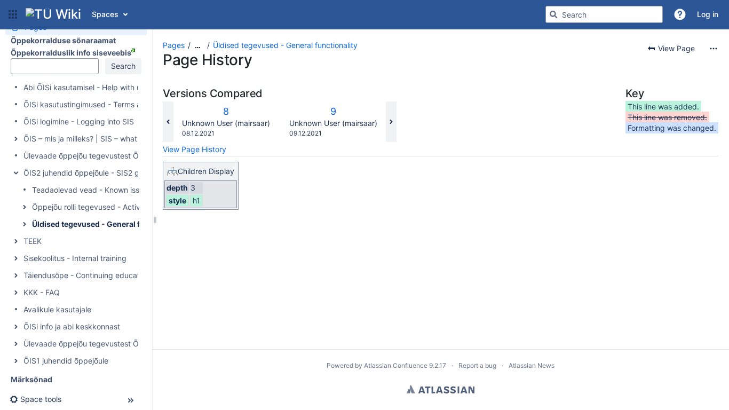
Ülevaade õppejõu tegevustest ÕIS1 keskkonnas (108, 343)
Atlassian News (531, 365)
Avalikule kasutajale (57, 309)
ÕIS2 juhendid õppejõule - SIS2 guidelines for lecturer (116, 172)
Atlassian (440, 389)
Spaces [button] (105, 14)
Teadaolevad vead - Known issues (92, 189)
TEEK (32, 241)
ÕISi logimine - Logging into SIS (78, 121)
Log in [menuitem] (707, 14)
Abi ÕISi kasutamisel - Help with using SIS (96, 87)
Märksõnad (31, 379)
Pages (174, 45)
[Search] (553, 14)
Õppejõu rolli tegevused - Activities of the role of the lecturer (137, 206)
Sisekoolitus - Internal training (74, 258)
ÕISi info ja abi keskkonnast (71, 326)
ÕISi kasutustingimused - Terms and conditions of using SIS (127, 104)
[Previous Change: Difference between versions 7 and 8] (168, 121)
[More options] (713, 49)
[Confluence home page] (53, 14)
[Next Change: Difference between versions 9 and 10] (391, 121)
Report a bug (477, 365)
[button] (12, 14)
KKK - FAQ (41, 292)
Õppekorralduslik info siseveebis (71, 52)
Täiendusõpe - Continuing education (86, 275)
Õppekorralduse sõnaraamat (63, 40)
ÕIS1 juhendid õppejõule (65, 360)
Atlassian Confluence (395, 365)
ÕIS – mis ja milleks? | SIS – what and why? (98, 138)
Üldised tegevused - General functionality (108, 223)
